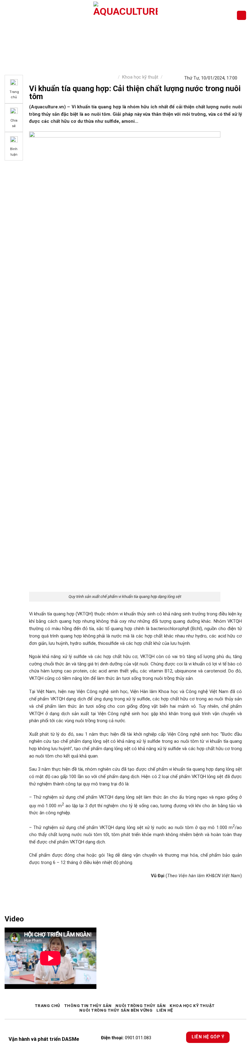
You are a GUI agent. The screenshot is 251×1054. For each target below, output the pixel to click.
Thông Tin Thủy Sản (88, 1005)
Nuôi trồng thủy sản (140, 1005)
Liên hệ (164, 1010)
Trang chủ (47, 1005)
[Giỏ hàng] (241, 15)
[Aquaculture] (126, 15)
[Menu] (8, 15)
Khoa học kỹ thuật (140, 77)
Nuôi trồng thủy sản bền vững (115, 1010)
